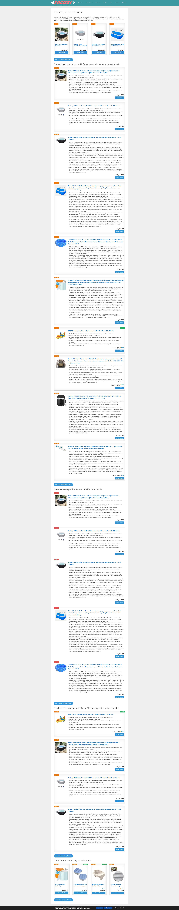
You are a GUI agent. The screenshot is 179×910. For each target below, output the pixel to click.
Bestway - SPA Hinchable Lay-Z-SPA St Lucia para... (80, 45)
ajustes (88, 908)
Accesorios (88, 2)
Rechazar (108, 907)
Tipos (97, 2)
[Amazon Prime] (122, 348)
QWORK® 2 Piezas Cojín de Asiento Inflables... (80, 885)
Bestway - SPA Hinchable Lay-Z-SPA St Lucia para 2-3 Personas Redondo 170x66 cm (94, 106)
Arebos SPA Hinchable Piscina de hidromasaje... (61, 45)
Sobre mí (117, 2)
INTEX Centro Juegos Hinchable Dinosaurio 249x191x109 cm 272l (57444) (90, 331)
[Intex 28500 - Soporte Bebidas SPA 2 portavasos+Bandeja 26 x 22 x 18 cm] (98, 874)
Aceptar (99, 907)
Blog (111, 2)
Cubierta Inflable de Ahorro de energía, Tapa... (116, 885)
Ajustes (116, 907)
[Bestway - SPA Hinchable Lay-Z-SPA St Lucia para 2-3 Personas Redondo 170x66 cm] (80, 34)
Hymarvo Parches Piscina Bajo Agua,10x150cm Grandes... (60, 885)
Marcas (79, 2)
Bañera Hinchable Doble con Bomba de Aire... (117, 45)
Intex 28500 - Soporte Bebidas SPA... (98, 885)
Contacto (124, 2)
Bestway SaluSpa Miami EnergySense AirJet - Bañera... (98, 45)
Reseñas (105, 2)
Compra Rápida (61, 52)
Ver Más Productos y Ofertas (63, 59)
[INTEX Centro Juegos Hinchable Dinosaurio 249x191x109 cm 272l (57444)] (60, 335)
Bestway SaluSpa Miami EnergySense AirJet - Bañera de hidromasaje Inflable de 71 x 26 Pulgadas (94, 138)
